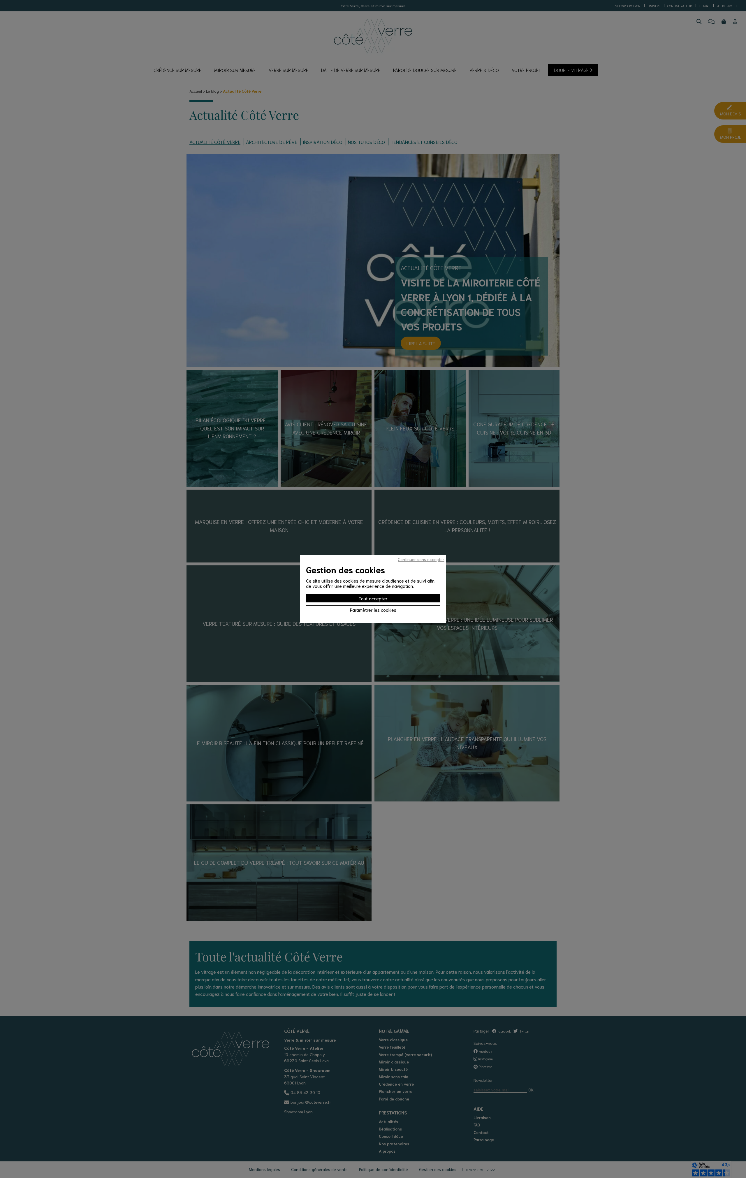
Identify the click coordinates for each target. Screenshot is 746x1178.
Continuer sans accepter (421, 559)
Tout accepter (373, 598)
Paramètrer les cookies (373, 609)
